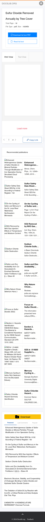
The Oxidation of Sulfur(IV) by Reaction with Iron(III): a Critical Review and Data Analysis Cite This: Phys (21, 492)
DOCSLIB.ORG (9, 3)
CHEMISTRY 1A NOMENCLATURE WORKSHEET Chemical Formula (17, 503)
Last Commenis (23, 423)
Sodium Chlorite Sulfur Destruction (31, 245)
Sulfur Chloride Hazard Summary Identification (31, 392)
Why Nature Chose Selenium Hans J (31, 285)
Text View (22, 56)
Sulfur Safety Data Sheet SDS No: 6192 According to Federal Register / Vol (30, 184)
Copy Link (33, 140)
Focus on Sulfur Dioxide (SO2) (30, 305)
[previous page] (4, 140)
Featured (10, 423)
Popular (34, 423)
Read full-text (18, 41)
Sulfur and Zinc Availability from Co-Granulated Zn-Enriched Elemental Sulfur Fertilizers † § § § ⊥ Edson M (31, 265)
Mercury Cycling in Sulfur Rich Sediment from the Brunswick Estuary (31, 371)
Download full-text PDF (22, 35)
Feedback (30, 519)
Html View (8, 56)
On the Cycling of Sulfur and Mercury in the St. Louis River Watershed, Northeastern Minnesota (31, 205)
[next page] (15, 140)
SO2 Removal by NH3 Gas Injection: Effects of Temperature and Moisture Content (30, 225)
